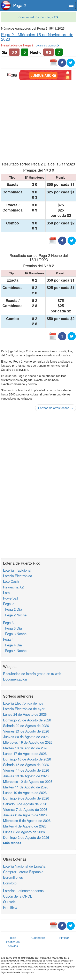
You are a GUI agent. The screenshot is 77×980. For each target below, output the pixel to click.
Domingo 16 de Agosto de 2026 (27, 759)
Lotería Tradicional (17, 570)
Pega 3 (8, 622)
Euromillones (13, 877)
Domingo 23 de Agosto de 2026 (27, 719)
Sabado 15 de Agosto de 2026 (26, 764)
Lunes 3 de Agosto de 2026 (24, 831)
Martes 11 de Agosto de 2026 (25, 786)
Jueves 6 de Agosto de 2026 (25, 814)
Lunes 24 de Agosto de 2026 (25, 714)
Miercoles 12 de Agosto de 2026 (27, 781)
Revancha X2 (13, 586)
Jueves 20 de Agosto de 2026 (25, 736)
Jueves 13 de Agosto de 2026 (25, 775)
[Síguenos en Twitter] (70, 62)
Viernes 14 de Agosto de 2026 (26, 770)
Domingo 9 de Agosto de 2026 (26, 798)
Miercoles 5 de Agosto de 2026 (27, 820)
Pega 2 (19, 5)
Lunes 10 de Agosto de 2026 (25, 792)
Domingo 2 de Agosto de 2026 (26, 837)
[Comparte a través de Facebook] (62, 62)
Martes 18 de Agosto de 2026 (25, 747)
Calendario (38, 938)
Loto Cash (11, 581)
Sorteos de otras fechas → (55, 408)
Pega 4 (8, 639)
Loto (6, 592)
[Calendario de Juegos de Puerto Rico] (53, 62)
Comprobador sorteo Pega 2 (37, 17)
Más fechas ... (14, 842)
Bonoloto (9, 882)
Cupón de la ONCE (17, 896)
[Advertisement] (38, 120)
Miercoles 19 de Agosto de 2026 (27, 742)
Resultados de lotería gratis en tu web (32, 673)
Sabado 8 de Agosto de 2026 (25, 803)
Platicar (64, 938)
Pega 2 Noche (14, 614)
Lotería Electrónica (17, 575)
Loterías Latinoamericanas (23, 890)
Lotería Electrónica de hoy (23, 703)
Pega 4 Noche (14, 650)
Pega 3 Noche (14, 633)
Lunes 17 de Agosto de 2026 (25, 753)
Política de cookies (13, 944)
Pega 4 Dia (12, 644)
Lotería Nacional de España (24, 866)
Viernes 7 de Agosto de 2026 (25, 809)
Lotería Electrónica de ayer (24, 708)
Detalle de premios (46, 45)
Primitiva (10, 907)
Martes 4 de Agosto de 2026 (24, 826)
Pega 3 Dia (12, 628)
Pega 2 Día (12, 609)
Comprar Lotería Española (23, 871)
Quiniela (9, 901)
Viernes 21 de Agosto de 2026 (26, 731)
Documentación (15, 679)
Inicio (12, 938)
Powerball (10, 598)
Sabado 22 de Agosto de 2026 (26, 725)
